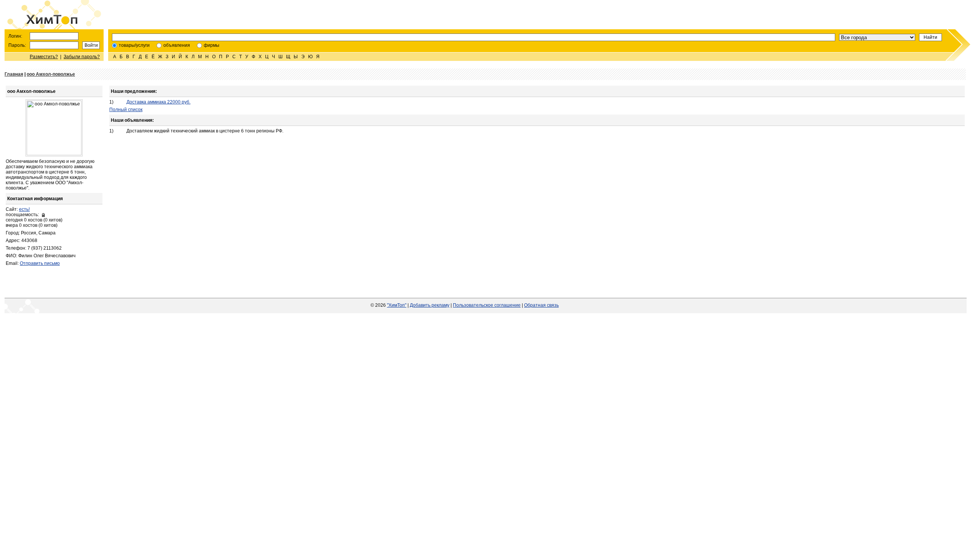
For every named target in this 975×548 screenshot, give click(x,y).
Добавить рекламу (429, 305)
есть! (24, 209)
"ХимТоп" (396, 305)
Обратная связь (541, 305)
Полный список (125, 109)
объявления (176, 45)
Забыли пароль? (82, 56)
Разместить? (44, 56)
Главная (14, 74)
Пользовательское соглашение (487, 305)
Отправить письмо (40, 263)
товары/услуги (134, 45)
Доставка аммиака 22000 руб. (158, 102)
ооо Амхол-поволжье (51, 74)
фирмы (211, 45)
